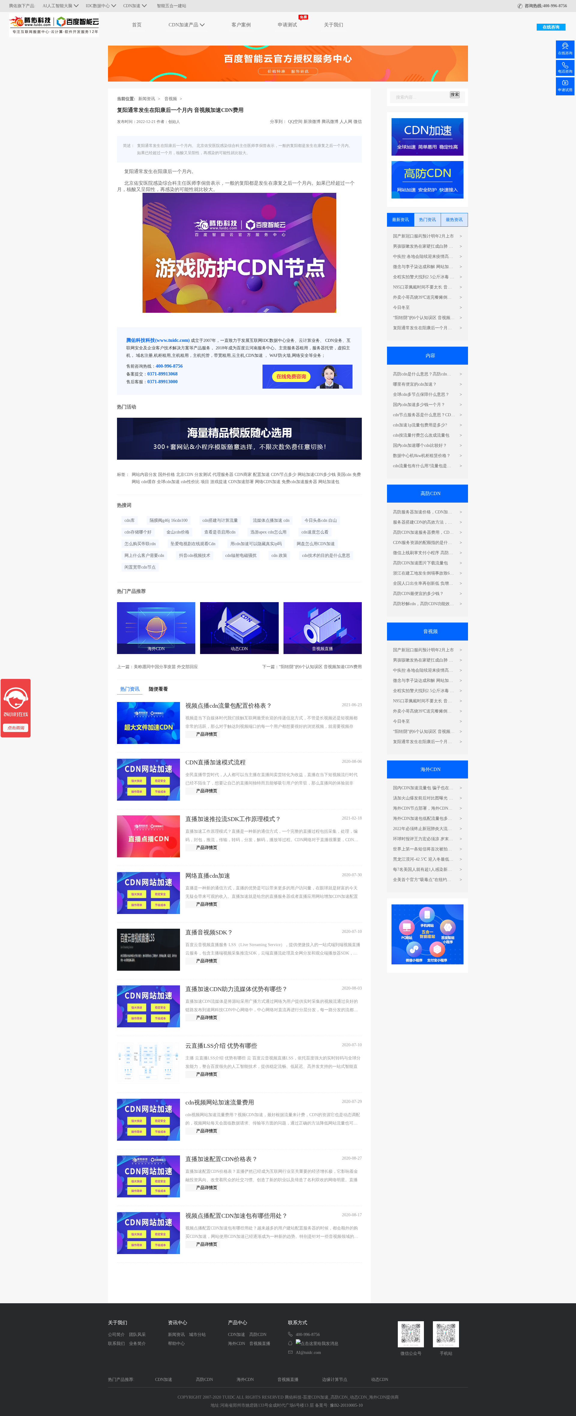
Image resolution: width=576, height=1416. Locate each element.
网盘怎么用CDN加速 (316, 544)
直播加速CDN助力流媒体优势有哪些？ (236, 989)
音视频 (170, 99)
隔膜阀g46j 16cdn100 (169, 520)
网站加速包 (328, 481)
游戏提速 (218, 481)
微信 (357, 121)
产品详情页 (206, 734)
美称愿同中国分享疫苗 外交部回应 (166, 667)
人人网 (346, 121)
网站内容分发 (144, 474)
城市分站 (197, 1334)
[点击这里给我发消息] (317, 1343)
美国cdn (344, 474)
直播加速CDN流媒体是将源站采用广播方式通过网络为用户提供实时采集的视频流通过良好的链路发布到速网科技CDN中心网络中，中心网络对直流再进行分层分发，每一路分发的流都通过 (271, 1009)
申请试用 (565, 90)
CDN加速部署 (241, 481)
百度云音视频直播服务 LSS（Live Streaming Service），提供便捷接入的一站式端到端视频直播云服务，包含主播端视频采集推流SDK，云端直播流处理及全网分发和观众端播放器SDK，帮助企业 (272, 953)
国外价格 (166, 474)
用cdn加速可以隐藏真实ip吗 (256, 544)
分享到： (278, 121)
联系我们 (116, 1343)
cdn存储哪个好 (138, 532)
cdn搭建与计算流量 (220, 520)
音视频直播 (322, 649)
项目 (205, 481)
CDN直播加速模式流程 (215, 762)
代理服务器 (222, 474)
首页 (137, 24)
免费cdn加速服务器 (299, 481)
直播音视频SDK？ (209, 932)
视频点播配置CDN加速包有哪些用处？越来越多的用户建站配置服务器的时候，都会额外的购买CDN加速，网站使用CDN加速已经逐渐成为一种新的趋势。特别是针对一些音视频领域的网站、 (271, 1236)
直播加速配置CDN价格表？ (221, 1159)
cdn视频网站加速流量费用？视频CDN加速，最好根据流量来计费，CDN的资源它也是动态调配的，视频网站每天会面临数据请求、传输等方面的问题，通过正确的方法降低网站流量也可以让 (272, 1123)
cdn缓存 (148, 481)
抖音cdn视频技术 (194, 555)
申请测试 (287, 24)
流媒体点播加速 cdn (271, 520)
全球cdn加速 (168, 481)
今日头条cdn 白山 (320, 520)
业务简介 (137, 1343)
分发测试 (202, 474)
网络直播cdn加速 (207, 875)
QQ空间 (295, 121)
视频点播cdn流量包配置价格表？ (228, 705)
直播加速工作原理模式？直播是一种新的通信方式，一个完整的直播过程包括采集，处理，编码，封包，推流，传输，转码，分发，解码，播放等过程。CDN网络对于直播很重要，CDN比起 (271, 839)
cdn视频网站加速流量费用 (219, 1102)
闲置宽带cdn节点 (140, 567)
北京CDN (184, 474)
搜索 (455, 94)
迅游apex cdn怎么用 (268, 532)
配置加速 (261, 474)
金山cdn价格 (177, 532)
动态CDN (239, 649)
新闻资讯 (146, 99)
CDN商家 (243, 474)
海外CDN (156, 649)
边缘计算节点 (334, 1379)
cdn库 (129, 520)
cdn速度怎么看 (315, 532)
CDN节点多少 (283, 474)
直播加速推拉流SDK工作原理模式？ (233, 819)
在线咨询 (551, 27)
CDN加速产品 (183, 24)
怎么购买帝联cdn (140, 544)
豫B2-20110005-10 (346, 1405)
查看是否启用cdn (220, 532)
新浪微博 (312, 121)
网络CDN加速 (267, 481)
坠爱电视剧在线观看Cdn (193, 544)
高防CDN (257, 1334)
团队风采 (137, 1334)
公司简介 (116, 1334)
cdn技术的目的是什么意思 (326, 555)
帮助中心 (176, 1343)
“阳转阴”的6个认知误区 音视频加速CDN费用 (320, 667)
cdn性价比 (190, 481)
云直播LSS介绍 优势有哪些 (221, 1045)
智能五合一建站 (171, 6)
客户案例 (241, 24)
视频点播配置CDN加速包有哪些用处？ (236, 1215)
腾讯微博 (330, 121)
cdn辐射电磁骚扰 (240, 555)
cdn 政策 (279, 555)
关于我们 (333, 24)
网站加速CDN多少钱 (317, 474)
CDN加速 (236, 1334)
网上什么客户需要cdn (144, 555)
